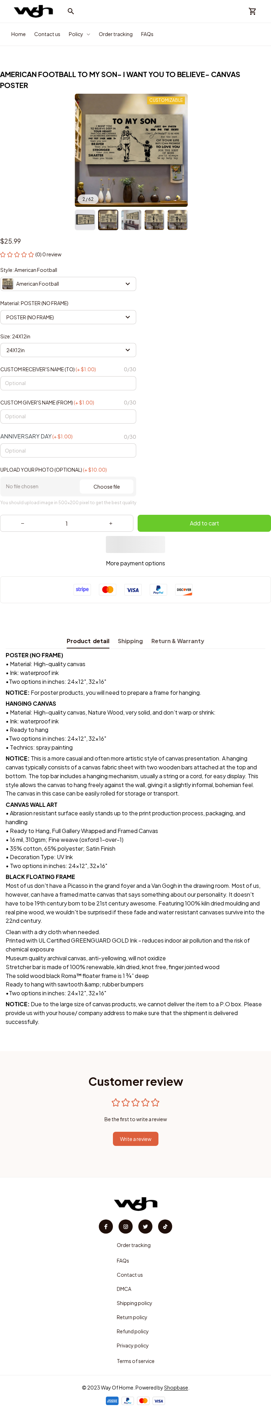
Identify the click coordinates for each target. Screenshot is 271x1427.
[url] (176, 1388)
